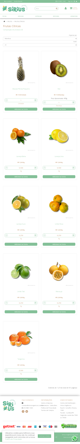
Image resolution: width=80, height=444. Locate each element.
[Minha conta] (66, 8)
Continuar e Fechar (44, 436)
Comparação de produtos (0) (13, 30)
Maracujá (59, 291)
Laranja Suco (21, 224)
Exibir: (75, 41)
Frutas (9, 21)
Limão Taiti (21, 291)
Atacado (18, 1)
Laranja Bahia (21, 156)
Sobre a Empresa (46, 403)
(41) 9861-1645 (28, 408)
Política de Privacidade (48, 408)
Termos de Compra (47, 410)
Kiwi (59, 89)
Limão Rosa (59, 224)
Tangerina (21, 359)
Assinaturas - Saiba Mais (49, 405)
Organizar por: (73, 35)
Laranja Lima (59, 156)
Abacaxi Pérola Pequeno (21, 89)
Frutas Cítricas (19, 21)
